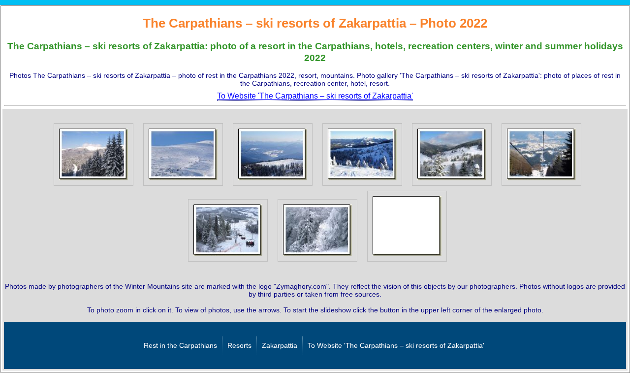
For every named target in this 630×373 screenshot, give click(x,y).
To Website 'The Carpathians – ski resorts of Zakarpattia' (396, 345)
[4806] (541, 186)
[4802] (183, 186)
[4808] (317, 262)
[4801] (93, 186)
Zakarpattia (279, 345)
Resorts (239, 345)
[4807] (228, 262)
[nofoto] (407, 262)
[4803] (272, 186)
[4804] (362, 186)
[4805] (452, 186)
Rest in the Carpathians (180, 345)
